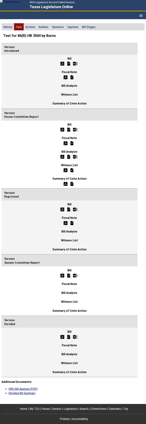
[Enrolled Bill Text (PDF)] (62, 336)
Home (23, 409)
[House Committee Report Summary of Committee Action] (72, 183)
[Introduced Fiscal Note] (72, 77)
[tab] (7, 26)
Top (125, 409)
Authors (43, 27)
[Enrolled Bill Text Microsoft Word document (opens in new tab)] (75, 336)
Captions (72, 27)
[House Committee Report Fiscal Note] (72, 143)
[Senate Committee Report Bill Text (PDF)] (62, 275)
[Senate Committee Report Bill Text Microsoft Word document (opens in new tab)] (75, 275)
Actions (30, 27)
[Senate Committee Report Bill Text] (69, 275)
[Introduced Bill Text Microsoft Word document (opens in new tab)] (75, 63)
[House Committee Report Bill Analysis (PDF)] (62, 156)
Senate (56, 409)
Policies (65, 419)
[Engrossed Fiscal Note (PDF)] (65, 223)
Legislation (70, 409)
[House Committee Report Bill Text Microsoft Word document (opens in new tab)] (75, 129)
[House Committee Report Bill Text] (69, 129)
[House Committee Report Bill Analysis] (69, 156)
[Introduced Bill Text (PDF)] (62, 63)
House (46, 409)
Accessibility (80, 419)
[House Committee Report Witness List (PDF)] (65, 170)
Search (84, 409)
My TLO (35, 409)
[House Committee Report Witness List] (72, 170)
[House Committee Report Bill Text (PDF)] (62, 129)
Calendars (115, 409)
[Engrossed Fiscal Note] (72, 223)
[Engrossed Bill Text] (69, 209)
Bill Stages (88, 27)
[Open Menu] (141, 15)
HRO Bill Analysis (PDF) (23, 389)
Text (19, 27)
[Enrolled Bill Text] (69, 336)
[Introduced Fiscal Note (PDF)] (65, 77)
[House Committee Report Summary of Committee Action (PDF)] (65, 183)
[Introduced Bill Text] (69, 63)
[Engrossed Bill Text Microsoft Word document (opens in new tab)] (75, 209)
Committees (98, 409)
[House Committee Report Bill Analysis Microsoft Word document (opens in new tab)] (75, 156)
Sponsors (58, 27)
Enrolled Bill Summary (22, 393)
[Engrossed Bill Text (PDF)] (62, 209)
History (7, 27)
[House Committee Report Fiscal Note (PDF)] (65, 143)
